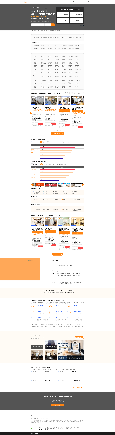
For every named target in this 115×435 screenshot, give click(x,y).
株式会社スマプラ (63, 128)
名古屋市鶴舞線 (43, 48)
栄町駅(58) (42, 57)
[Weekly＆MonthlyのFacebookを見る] (39, 427)
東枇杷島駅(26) (57, 69)
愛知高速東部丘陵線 (78, 45)
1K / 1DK (45, 141)
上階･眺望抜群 (37, 326)
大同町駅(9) (56, 83)
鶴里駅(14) (70, 76)
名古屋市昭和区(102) (71, 37)
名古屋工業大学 (45, 199)
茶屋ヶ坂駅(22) (64, 72)
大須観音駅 (56, 193)
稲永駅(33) (77, 66)
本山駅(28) (35, 69)
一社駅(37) (42, 66)
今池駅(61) (77, 56)
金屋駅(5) (70, 86)
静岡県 (34, 416)
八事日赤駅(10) (77, 80)
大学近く (72, 326)
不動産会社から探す (78, 337)
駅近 (45, 324)
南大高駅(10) (56, 80)
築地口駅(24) (70, 70)
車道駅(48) (77, 60)
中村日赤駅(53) (36, 60)
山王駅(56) (63, 57)
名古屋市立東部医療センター (38, 209)
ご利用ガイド (50, 377)
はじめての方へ (47, 427)
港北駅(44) (77, 62)
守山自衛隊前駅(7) (78, 84)
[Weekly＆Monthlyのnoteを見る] (41, 429)
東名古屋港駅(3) (50, 87)
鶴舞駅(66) (63, 56)
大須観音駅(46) (50, 62)
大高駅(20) (56, 73)
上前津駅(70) (42, 56)
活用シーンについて (50, 386)
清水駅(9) (70, 83)
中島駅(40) (35, 65)
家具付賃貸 (67, 324)
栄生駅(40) (77, 63)
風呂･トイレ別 (63, 324)
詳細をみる (34, 123)
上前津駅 (32, 147)
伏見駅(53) (63, 59)
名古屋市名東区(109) (64, 37)
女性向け (33, 324)
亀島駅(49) (70, 60)
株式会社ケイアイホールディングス (50, 127)
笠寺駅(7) (35, 86)
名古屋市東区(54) (36, 38)
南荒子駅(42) (56, 63)
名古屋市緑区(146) (36, 37)
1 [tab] (54, 130)
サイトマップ (56, 428)
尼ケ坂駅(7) (42, 86)
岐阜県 (32, 416)
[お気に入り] (43, 97)
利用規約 (60, 428)
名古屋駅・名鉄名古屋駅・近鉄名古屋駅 (35, 150)
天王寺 (43, 418)
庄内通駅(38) (77, 65)
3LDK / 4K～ (66, 141)
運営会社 (46, 428)
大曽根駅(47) (35, 62)
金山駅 (46, 191)
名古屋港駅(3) (57, 87)
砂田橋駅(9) (35, 83)
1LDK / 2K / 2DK (51, 141)
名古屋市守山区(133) (44, 37)
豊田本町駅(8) (50, 84)
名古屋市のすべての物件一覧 (57, 133)
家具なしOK (42, 324)
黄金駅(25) (35, 70)
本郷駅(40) (42, 65)
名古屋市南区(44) (43, 38)
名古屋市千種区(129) (51, 37)
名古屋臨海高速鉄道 (71, 45)
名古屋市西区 (33, 174)
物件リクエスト (58, 405)
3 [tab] (57, 130)
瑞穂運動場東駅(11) (43, 80)
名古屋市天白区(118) (58, 37)
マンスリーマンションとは (77, 387)
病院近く (69, 326)
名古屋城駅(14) (64, 76)
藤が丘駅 (75, 191)
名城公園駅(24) (43, 70)
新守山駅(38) (70, 65)
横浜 (37, 418)
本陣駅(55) (77, 57)
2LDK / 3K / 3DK (59, 141)
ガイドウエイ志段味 (71, 48)
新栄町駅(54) (49, 59)
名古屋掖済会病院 (55, 209)
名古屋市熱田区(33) (50, 38)
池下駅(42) (63, 63)
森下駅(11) (35, 80)
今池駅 (75, 193)
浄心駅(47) (42, 62)
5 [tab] (60, 130)
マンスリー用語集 (76, 427)
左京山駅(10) (63, 80)
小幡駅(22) (49, 72)
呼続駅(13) (77, 76)
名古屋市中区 (33, 177)
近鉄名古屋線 (77, 48)
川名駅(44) (35, 63)
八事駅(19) (63, 73)
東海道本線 (42, 45)
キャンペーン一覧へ (57, 254)
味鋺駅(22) (42, 72)
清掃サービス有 (54, 326)
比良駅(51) (42, 60)
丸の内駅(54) (42, 59)
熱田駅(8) (42, 84)
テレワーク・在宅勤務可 (64, 326)
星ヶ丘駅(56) (70, 57)
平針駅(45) (56, 62)
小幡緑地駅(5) (43, 87)
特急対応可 (76, 326)
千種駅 (32, 155)
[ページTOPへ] (83, 433)
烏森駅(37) (49, 66)
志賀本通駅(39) (50, 65)
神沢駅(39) (63, 65)
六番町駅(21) (49, 73)
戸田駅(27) (49, 69)
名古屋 (46, 418)
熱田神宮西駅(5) (57, 86)
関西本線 (56, 45)
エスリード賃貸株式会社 (78, 249)
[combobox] (38, 24)
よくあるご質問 (77, 377)
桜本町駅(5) (63, 86)
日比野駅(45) (63, 62)
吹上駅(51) (49, 60)
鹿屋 (41, 418)
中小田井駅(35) (64, 66)
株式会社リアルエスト (38, 125)
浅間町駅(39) (56, 65)
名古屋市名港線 (64, 48)
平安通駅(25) (70, 69)
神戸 (47, 418)
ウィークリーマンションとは (61, 427)
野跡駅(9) (42, 83)
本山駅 (32, 157)
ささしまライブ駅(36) (58, 66)
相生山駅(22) (70, 72)
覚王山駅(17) (42, 76)
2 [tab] (56, 130)
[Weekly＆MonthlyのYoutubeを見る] (39, 429)
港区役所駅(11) (50, 80)
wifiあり (48, 324)
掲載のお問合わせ (47, 429)
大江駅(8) (35, 84)
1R (41, 141)
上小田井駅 (36, 193)
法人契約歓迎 (42, 326)
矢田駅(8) (63, 84)
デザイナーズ (78, 324)
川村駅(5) (35, 87)
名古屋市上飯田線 (57, 48)
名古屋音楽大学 (55, 199)
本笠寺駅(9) (49, 83)
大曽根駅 (55, 191)
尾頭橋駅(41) (70, 63)
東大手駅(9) (63, 83)
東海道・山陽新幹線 (36, 45)
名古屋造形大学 (36, 199)
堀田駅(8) (76, 83)
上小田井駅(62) (71, 56)
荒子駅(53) (77, 59)
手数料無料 (51, 324)
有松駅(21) (77, 72)
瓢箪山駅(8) (70, 84)
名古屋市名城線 (36, 48)
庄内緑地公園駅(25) (78, 69)
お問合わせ (40, 123)
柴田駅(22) (35, 72)
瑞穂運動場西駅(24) (64, 70)
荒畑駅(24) (49, 70)
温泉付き (74, 324)
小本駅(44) (70, 62)
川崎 (39, 418)
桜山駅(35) (70, 66)
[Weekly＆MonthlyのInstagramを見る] (41, 427)
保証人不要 (55, 324)
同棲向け (36, 324)
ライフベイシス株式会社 (78, 127)
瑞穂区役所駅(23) (77, 70)
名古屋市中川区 (33, 172)
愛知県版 (31, 2)
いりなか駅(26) (64, 69)
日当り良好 (46, 326)
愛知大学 (64, 199)
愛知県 (37, 416)
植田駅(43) (49, 63)
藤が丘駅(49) (56, 60)
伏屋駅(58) (56, 57)
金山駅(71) (35, 56)
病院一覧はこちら (39, 204)
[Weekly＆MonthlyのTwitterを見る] (43, 427)
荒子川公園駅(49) (64, 60)
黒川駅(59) (35, 57)
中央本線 (49, 45)
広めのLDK (59, 324)
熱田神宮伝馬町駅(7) (50, 86)
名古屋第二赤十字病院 (66, 209)
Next (84, 113)
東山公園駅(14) (57, 76)
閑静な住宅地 (50, 326)
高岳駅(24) (56, 70)
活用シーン (71, 427)
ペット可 (39, 324)
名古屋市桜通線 (50, 48)
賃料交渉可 (58, 326)
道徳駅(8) (56, 84)
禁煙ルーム (71, 324)
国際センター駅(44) (43, 63)
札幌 (36, 418)
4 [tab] (58, 130)
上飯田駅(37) (35, 66)
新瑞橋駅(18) (77, 73)
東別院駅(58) (49, 57)
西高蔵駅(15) (49, 76)
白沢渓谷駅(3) (63, 87)
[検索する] (53, 24)
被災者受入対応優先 (80, 326)
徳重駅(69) (56, 56)
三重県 (39, 416)
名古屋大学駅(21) (43, 73)
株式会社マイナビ (50, 246)
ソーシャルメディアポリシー (66, 428)
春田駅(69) (49, 56)
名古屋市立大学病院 (46, 209)
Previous (31, 113)
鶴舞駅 (32, 152)
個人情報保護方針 (51, 428)
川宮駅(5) (76, 86)
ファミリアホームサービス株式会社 (64, 249)
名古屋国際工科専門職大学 (76, 199)
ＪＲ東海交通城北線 (64, 45)
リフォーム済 (33, 326)
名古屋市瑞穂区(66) (78, 37)
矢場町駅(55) (35, 59)
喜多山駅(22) (56, 72)
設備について (68, 427)
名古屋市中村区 (33, 169)
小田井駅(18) (35, 76)
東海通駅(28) (42, 69)
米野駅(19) (70, 73)
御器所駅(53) (70, 59)
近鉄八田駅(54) (57, 59)
